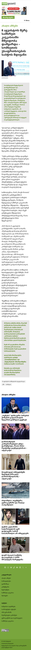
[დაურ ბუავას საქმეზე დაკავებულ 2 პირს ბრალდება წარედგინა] (16, 545)
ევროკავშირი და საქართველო (12, 618)
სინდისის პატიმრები (8, 606)
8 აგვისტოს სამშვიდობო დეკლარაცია (13, 381)
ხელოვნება (5, 590)
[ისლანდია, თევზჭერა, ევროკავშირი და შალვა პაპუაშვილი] (16, 490)
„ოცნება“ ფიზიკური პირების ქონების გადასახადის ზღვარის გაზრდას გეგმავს (15, 417)
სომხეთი (8, 384)
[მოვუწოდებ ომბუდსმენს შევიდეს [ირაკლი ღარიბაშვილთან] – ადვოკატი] (16, 462)
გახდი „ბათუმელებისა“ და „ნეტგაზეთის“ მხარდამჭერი (15, 359)
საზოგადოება (6, 581)
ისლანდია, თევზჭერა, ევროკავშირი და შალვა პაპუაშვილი (13, 502)
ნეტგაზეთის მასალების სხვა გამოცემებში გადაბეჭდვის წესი (14, 646)
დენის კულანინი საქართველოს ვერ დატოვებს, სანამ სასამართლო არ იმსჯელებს (15, 530)
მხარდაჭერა (8, 17)
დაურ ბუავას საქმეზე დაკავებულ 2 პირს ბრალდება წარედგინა (12, 557)
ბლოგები (5, 595)
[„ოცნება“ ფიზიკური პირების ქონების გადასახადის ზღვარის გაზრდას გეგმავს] (16, 405)
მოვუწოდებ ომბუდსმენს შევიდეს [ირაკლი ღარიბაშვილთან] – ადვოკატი (13, 475)
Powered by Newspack (7, 643)
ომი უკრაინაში (6, 612)
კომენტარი (5, 587)
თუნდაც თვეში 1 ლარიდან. (14, 364)
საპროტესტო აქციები (9, 609)
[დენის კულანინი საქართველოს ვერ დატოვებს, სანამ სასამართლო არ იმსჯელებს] (16, 516)
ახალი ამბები (10, 25)
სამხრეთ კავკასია (8, 593)
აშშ (3, 384)
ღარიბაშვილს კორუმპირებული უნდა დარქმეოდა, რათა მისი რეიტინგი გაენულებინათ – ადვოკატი (14, 445)
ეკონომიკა (5, 584)
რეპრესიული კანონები (9, 615)
